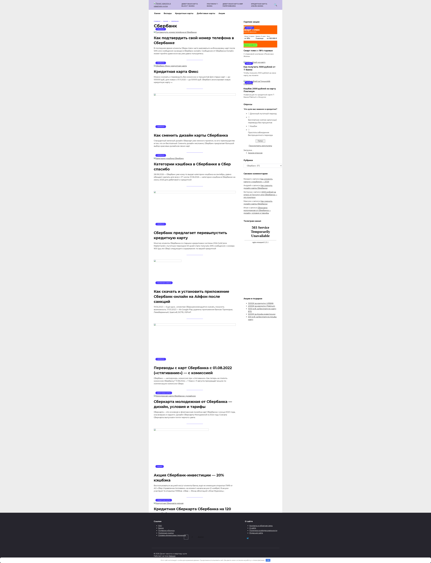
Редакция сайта (256, 533)
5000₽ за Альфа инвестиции (261, 314)
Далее (201, 537)
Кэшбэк (253, 126)
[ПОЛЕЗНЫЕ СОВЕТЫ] (167, 286)
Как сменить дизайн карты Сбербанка (191, 135)
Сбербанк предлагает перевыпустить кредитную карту (190, 235)
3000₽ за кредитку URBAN (260, 303)
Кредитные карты (184, 13)
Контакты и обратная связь (261, 526)
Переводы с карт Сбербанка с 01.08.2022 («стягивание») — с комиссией (193, 370)
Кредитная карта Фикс (176, 71)
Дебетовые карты (206, 13)
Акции (222, 13)
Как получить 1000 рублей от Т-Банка (259, 68)
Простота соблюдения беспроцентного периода (260, 133)
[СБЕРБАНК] (175, 32)
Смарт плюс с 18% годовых (258, 50)
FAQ (160, 526)
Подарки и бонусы (166, 531)
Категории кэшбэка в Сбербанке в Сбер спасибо (192, 166)
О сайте (252, 528)
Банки (157, 13)
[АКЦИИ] (181, 469)
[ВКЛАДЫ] (260, 46)
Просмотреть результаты (260, 146)
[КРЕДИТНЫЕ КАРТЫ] (169, 503)
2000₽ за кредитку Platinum (261, 306)
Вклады (168, 13)
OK (268, 560)
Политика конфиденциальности (263, 531)
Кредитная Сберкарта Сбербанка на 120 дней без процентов (192, 511)
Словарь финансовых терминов (172, 535)
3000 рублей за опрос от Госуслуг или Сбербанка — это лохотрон (260, 194)
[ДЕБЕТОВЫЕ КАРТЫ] (175, 396)
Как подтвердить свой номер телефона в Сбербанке (194, 40)
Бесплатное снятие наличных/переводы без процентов (262, 121)
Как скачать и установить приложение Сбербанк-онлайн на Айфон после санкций (191, 296)
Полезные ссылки (166, 533)
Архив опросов (255, 153)
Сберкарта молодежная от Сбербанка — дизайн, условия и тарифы (193, 404)
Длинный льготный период (263, 114)
